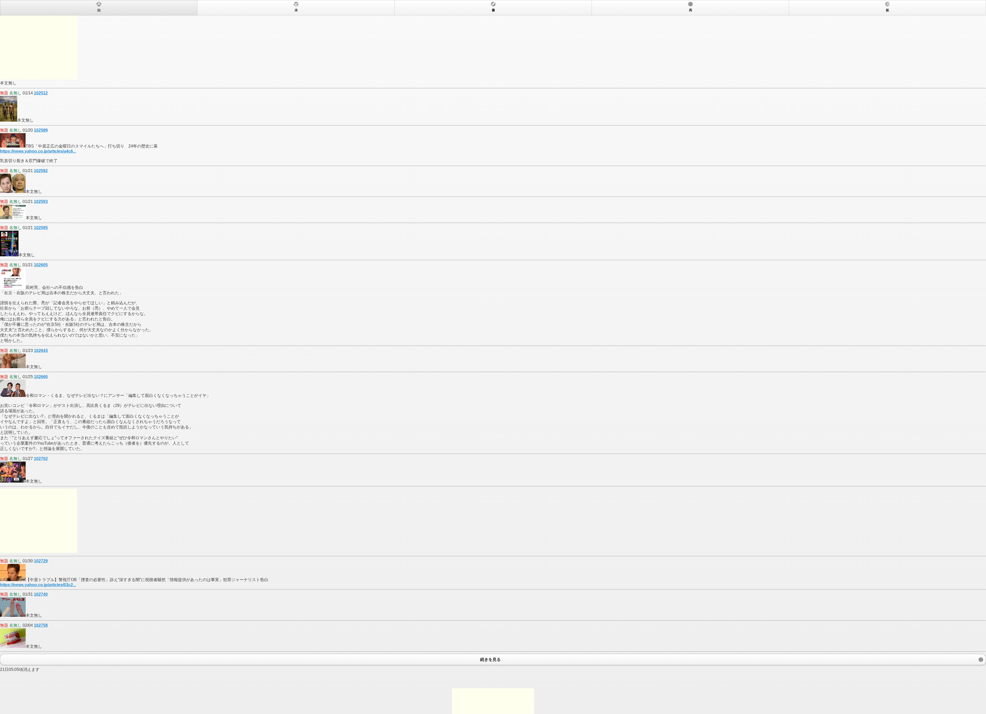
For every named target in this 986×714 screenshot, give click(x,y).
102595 (41, 228)
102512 (41, 93)
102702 (41, 458)
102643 (41, 350)
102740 (41, 594)
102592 (41, 171)
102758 (41, 625)
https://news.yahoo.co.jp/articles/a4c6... (38, 151)
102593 (41, 201)
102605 (41, 265)
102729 (41, 561)
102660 (41, 377)
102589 (41, 130)
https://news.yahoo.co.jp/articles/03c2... (38, 585)
